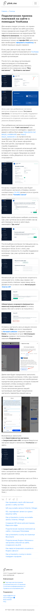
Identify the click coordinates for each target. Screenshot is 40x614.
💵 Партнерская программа (13, 582)
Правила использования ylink (13, 588)
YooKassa (34, 52)
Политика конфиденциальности (14, 586)
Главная (4, 11)
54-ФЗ (16, 192)
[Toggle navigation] (35, 3)
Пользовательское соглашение (14, 584)
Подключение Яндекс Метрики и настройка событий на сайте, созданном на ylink (19, 542)
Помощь (12, 11)
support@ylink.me (9, 595)
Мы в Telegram (8, 597)
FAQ (4, 601)
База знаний (7, 599)
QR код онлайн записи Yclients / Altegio (21, 508)
